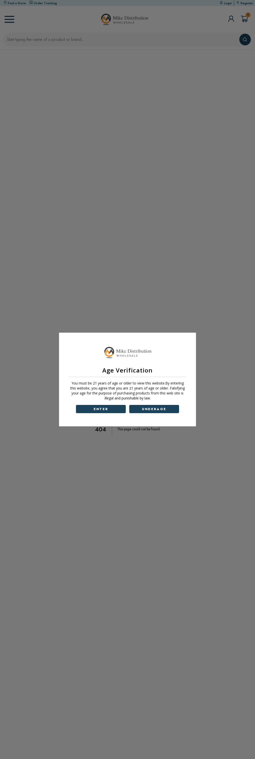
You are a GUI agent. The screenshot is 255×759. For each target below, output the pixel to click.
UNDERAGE (154, 409)
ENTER (101, 409)
